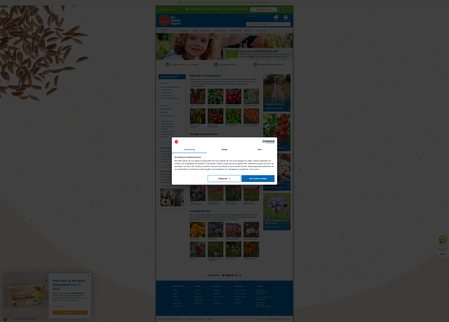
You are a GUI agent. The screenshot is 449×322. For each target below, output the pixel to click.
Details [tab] (224, 149)
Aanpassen (222, 178)
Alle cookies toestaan (258, 178)
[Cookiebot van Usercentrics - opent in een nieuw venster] (264, 142)
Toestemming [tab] (189, 149)
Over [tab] (260, 149)
